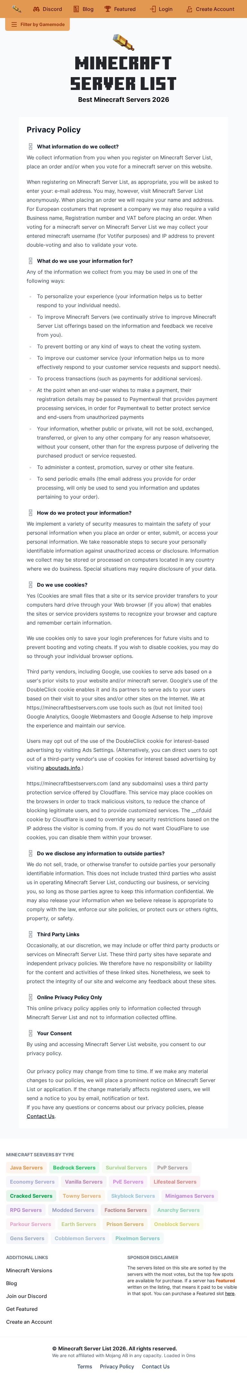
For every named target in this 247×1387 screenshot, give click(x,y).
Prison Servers (125, 1224)
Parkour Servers (30, 1224)
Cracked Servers (31, 1195)
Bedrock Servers (74, 1167)
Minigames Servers (189, 1195)
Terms (84, 1366)
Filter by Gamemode (43, 24)
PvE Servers (128, 1181)
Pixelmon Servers (137, 1238)
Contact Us (41, 1116)
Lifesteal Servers (175, 1181)
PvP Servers (172, 1167)
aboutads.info (63, 768)
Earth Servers (78, 1224)
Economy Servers (32, 1181)
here (229, 1293)
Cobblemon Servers (79, 1238)
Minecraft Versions (29, 1270)
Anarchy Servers (178, 1209)
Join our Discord (26, 1296)
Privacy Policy (117, 1366)
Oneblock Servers (176, 1224)
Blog (11, 1283)
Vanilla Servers (84, 1181)
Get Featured (22, 1309)
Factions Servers (125, 1209)
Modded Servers (73, 1209)
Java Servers (26, 1167)
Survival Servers (126, 1167)
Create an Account (29, 1322)
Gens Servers (27, 1238)
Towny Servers (81, 1195)
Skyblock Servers (133, 1195)
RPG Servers (26, 1209)
